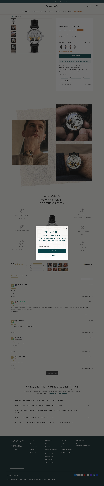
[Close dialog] (66, 228)
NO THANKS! (52, 255)
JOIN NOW (52, 250)
